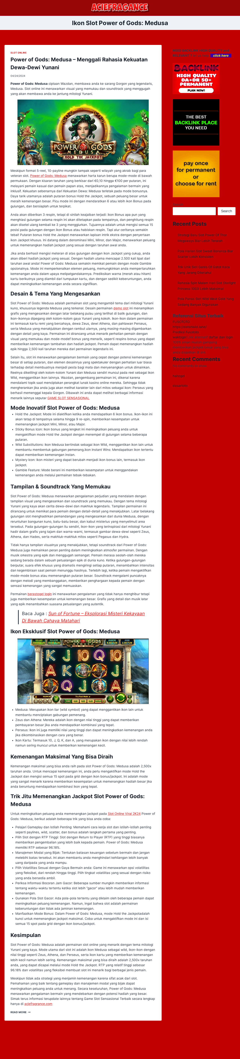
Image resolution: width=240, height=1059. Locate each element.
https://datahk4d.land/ (190, 327)
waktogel (179, 337)
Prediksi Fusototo (186, 332)
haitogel (179, 376)
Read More (20, 1012)
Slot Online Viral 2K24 (124, 814)
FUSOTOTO (181, 322)
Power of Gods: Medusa (48, 176)
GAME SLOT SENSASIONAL (68, 398)
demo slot (120, 308)
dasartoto (180, 386)
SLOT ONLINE (18, 52)
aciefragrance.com (38, 1004)
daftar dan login (221, 337)
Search (178, 204)
